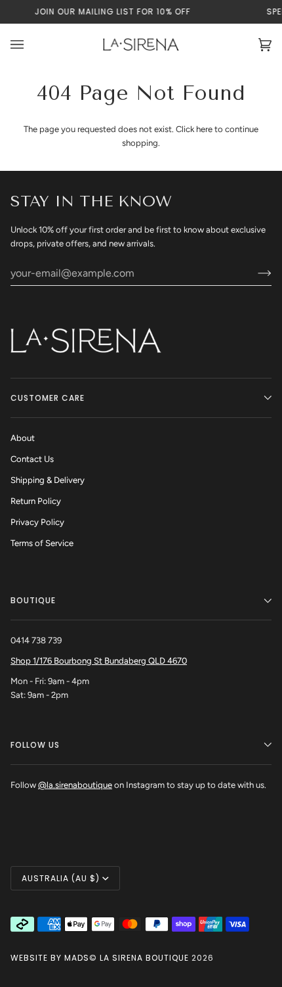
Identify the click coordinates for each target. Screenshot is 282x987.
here (204, 129)
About (22, 438)
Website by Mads (49, 957)
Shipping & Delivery (47, 480)
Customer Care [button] (47, 397)
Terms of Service (41, 543)
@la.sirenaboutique (75, 785)
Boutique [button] (33, 600)
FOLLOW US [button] (35, 744)
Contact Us (32, 459)
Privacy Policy (37, 522)
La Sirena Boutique (144, 957)
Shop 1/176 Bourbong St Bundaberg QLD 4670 (98, 661)
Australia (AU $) (61, 878)
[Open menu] (30, 45)
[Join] (254, 272)
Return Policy (35, 501)
